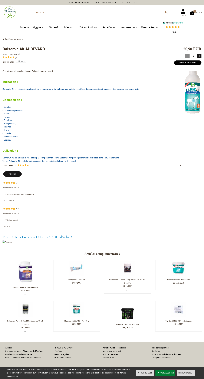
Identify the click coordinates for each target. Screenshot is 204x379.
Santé (23, 27)
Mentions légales (61, 354)
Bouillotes (109, 27)
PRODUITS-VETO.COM (63, 347)
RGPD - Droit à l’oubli (63, 357)
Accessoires (128, 27)
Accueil (8, 347)
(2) (16, 57)
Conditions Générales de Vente (18, 354)
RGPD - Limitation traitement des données (23, 357)
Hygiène (38, 27)
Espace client (108, 357)
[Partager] (7, 242)
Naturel (53, 27)
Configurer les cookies (161, 357)
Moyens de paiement (112, 351)
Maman (68, 27)
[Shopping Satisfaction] (172, 23)
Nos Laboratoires (110, 354)
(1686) (173, 32)
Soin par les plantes (160, 347)
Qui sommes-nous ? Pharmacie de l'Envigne (24, 351)
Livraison (58, 351)
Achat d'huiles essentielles (114, 347)
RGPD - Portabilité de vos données (166, 354)
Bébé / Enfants (88, 27)
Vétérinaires (148, 27)
